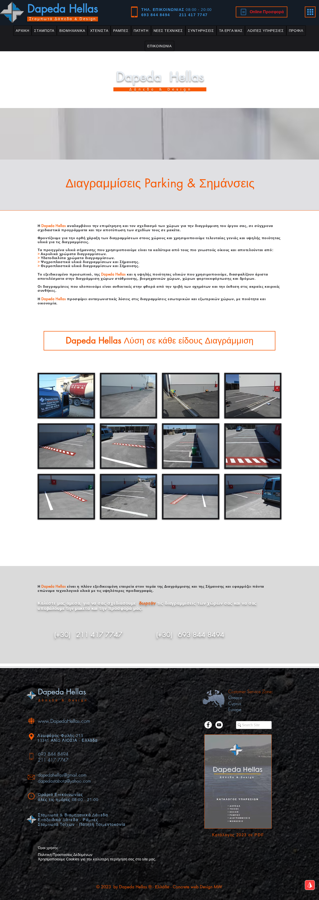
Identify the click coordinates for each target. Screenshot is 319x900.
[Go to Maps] (310, 885)
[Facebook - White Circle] (208, 725)
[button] (44, 30)
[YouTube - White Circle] (219, 725)
